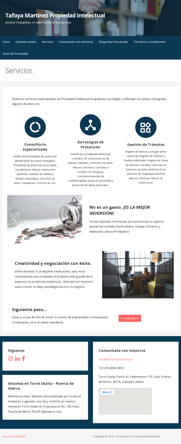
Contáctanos (129, 318)
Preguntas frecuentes (113, 42)
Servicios (47, 42)
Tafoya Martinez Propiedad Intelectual (55, 15)
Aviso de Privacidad (15, 54)
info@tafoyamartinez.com (116, 359)
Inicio (6, 42)
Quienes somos (26, 42)
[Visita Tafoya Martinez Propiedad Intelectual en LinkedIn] (17, 359)
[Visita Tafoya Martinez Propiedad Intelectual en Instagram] (10, 359)
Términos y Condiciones (149, 42)
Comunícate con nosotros (76, 42)
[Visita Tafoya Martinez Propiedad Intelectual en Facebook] (23, 359)
